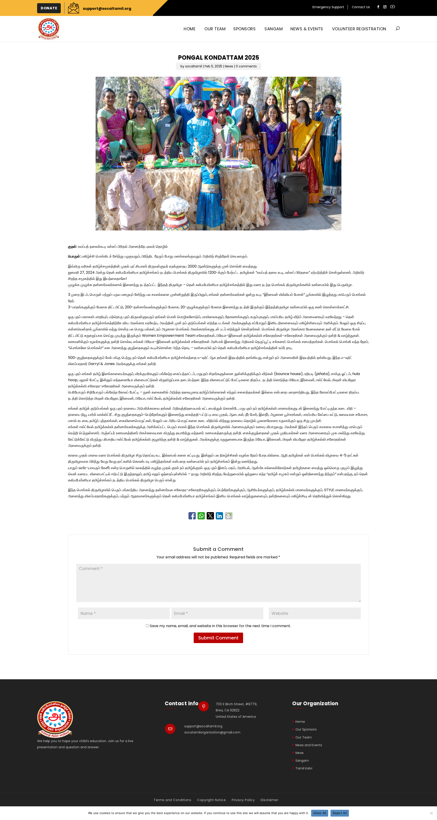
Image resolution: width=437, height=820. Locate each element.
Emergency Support (328, 7)
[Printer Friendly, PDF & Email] (229, 516)
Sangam (273, 29)
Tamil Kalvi (303, 768)
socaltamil (193, 66)
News (229, 66)
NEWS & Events (306, 29)
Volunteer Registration (359, 29)
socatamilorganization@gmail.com (212, 732)
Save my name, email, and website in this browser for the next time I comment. (220, 625)
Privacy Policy (243, 800)
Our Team (215, 29)
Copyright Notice (211, 800)
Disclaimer (269, 800)
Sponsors (244, 29)
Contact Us (361, 7)
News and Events (308, 745)
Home (190, 29)
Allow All (319, 813)
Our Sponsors (306, 729)
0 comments (246, 66)
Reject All (340, 813)
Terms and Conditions (172, 800)
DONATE (49, 8)
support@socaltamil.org (203, 726)
